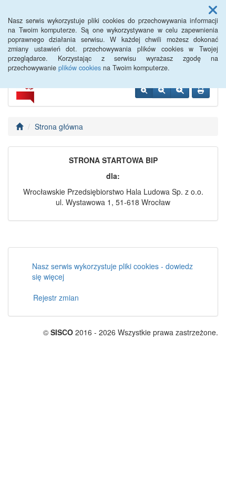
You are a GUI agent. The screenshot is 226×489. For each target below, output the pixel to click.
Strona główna (59, 126)
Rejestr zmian (56, 297)
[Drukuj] (201, 90)
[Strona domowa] (19, 126)
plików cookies (79, 67)
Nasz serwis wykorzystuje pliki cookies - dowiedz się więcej (112, 271)
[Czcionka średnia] (161, 90)
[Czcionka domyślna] (144, 90)
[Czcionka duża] (179, 90)
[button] (213, 9)
